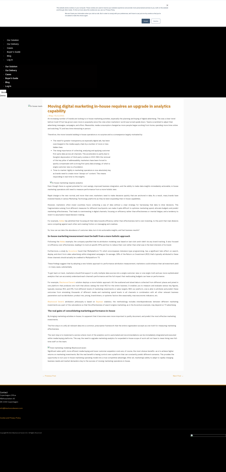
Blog (9, 56)
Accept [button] (146, 21)
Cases (10, 48)
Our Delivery (13, 44)
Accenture (73, 251)
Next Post (178, 376)
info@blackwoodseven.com (11, 408)
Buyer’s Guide (13, 52)
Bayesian (99, 302)
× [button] (167, 4)
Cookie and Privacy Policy (10, 418)
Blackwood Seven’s (67, 282)
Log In (10, 60)
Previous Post (49, 376)
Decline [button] (155, 21)
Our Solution (13, 40)
